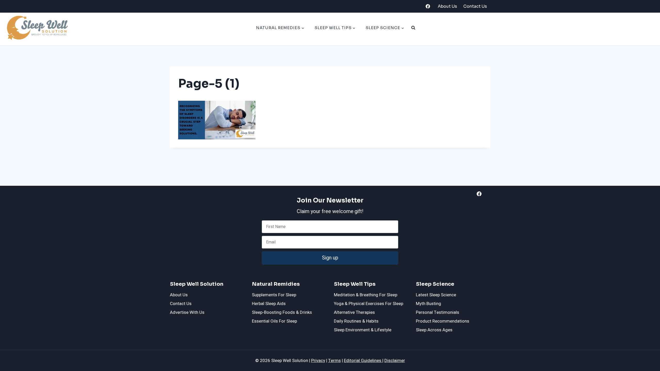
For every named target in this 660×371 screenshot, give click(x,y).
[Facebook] (427, 6)
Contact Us (475, 6)
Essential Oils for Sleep (274, 321)
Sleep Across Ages (434, 330)
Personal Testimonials (437, 312)
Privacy (318, 360)
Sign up (330, 258)
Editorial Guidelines (363, 360)
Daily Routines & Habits (356, 321)
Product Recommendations (442, 321)
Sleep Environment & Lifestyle (362, 330)
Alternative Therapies (354, 312)
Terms (334, 360)
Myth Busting (428, 303)
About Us (447, 6)
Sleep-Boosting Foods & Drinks (282, 312)
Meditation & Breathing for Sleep (365, 295)
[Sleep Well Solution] (37, 27)
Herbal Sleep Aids (269, 303)
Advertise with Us (187, 312)
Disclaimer (394, 360)
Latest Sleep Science (436, 295)
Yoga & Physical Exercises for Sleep (368, 303)
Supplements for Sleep (274, 295)
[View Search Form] (413, 28)
